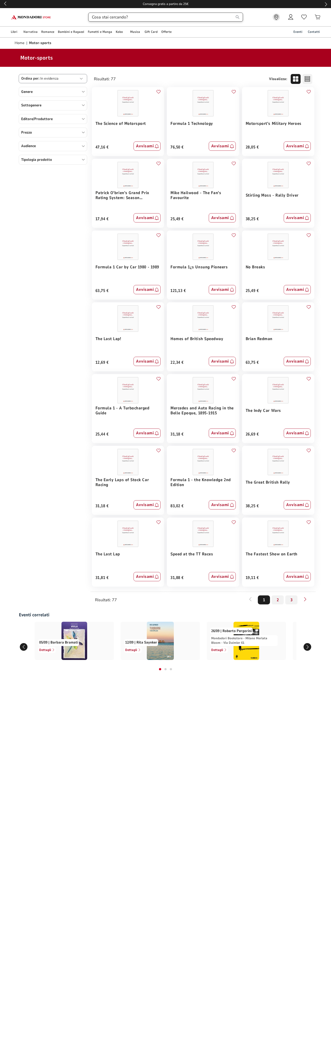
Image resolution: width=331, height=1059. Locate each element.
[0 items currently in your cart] (317, 17)
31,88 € (177, 578)
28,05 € (252, 147)
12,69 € (102, 362)
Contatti (314, 32)
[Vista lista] (307, 79)
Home (20, 42)
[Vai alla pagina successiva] (305, 599)
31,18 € (177, 434)
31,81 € (102, 578)
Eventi (297, 32)
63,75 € (102, 291)
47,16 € (102, 147)
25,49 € (177, 219)
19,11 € (252, 578)
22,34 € (177, 362)
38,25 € (252, 219)
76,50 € (177, 147)
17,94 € (102, 219)
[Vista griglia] (296, 79)
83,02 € (177, 506)
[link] (276, 17)
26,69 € (252, 434)
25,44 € (102, 434)
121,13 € (178, 291)
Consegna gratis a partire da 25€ (165, 4)
